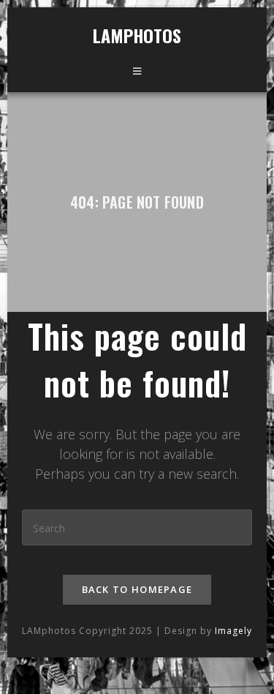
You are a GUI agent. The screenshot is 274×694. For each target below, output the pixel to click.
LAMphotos (137, 35)
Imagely (233, 630)
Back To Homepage (137, 589)
